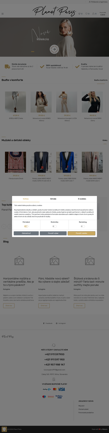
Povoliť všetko (81, 233)
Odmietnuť (26, 233)
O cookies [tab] (82, 199)
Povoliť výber (53, 233)
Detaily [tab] (53, 199)
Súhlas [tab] (26, 199)
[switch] (54, 226)
